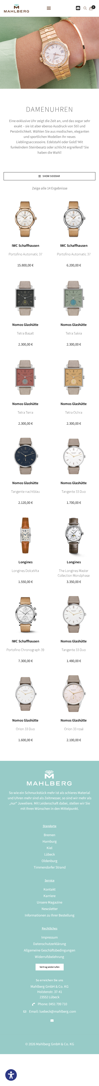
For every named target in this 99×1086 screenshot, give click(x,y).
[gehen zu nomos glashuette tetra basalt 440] (25, 298)
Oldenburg (49, 860)
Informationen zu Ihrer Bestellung (49, 915)
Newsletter (50, 908)
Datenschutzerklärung (49, 943)
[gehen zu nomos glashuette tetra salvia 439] (73, 298)
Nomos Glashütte (25, 324)
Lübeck (49, 854)
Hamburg (50, 841)
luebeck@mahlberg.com (57, 1011)
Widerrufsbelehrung (49, 956)
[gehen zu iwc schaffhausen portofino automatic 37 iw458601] (73, 219)
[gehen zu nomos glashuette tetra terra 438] (25, 377)
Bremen (49, 835)
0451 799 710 (58, 1004)
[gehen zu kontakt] (78, 8)
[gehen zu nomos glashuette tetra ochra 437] (73, 377)
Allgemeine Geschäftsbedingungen (49, 950)
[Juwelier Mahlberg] (16, 9)
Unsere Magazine (49, 902)
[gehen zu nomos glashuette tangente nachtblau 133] (25, 456)
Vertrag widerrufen (50, 967)
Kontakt (49, 889)
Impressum (49, 937)
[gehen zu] (85, 8)
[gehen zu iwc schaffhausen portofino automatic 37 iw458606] (25, 219)
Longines (25, 562)
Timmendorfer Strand (50, 867)
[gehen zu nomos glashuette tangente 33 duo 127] (73, 456)
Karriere (49, 895)
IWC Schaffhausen (25, 245)
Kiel (49, 848)
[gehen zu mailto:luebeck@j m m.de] (52, 1020)
